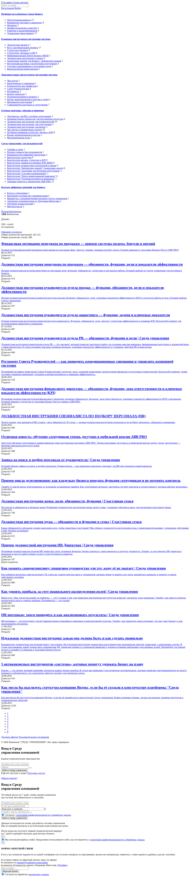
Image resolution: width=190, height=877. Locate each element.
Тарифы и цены (15, 149)
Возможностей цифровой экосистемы (26, 155)
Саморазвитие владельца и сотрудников (27, 104)
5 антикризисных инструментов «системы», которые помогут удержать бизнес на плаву (72, 664)
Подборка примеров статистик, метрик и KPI (30, 132)
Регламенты (13, 91)
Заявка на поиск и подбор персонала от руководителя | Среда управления (60, 460)
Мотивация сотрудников (19, 102)
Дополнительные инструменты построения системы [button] (29, 74)
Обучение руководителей (20, 204)
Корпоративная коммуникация (22, 69)
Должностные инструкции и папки (25, 58)
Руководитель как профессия (21, 86)
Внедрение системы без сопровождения (27, 195)
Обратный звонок (10, 871)
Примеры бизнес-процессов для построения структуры (35, 119)
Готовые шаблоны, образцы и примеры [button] (22, 110)
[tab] (95, 14)
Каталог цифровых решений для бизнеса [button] (23, 187)
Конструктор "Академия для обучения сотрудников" (33, 171)
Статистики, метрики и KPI (21, 53)
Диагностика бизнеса (18, 45)
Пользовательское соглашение (34, 737)
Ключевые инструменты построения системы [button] (25, 39)
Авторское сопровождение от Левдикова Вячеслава (33, 201)
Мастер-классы (14, 206)
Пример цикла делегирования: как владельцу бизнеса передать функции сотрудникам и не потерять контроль (91, 480)
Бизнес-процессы (16, 94)
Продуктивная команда (19, 20)
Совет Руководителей (18, 88)
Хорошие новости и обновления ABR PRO (29, 181)
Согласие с (38, 815)
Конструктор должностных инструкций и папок (31, 165)
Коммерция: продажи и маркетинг (24, 22)
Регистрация (7, 8)
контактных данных (39, 874)
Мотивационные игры (18, 137)
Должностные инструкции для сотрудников (29, 124)
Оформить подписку (11, 232)
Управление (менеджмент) (20, 33)
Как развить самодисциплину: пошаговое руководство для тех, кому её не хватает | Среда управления (83, 568)
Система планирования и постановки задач (29, 66)
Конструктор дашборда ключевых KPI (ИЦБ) (30, 163)
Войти (18, 8)
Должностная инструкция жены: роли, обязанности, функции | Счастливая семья (67, 501)
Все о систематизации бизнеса (22, 47)
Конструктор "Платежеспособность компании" (31, 179)
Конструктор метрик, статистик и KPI (26, 160)
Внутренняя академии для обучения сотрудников (32, 63)
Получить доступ (36, 773)
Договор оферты (9, 737)
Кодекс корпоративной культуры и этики (28, 99)
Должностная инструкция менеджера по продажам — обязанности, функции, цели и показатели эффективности (92, 264)
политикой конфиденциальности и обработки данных (43, 815)
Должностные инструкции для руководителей (30, 121)
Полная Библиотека (11, 211)
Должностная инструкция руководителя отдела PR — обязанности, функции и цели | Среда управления (85, 338)
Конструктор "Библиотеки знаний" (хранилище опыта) (35, 168)
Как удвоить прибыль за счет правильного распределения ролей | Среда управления (69, 591)
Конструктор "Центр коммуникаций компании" (31, 176)
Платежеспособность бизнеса (22, 96)
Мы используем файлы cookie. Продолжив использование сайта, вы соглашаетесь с (75, 839)
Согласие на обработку (26, 874)
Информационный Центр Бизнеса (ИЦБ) (28, 55)
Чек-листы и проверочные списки (24, 129)
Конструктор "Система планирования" (27, 173)
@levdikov (62, 865)
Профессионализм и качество (22, 28)
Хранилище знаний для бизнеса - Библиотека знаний (34, 61)
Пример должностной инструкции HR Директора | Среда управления (57, 545)
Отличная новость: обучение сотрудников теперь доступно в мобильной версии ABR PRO (74, 437)
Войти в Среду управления (14, 770)
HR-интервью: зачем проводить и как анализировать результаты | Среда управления (70, 615)
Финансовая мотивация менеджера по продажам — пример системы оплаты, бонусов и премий (78, 244)
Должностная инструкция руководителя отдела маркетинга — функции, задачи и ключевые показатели (85, 315)
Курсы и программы (17, 193)
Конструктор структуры (19, 157)
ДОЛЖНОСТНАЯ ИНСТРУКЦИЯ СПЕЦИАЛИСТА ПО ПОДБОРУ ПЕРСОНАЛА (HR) (73, 416)
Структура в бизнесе (17, 50)
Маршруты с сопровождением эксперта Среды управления (37, 198)
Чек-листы (12, 80)
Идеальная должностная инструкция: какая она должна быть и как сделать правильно (72, 638)
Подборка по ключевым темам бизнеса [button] (22, 14)
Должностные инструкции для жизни (26, 127)
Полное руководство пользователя (24, 152)
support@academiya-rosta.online (32, 862)
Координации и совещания (21, 83)
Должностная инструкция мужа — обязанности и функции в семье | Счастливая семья (71, 522)
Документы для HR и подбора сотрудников (29, 116)
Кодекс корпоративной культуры (23, 135)
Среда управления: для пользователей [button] (21, 143)
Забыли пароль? (9, 778)
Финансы (12, 25)
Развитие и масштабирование (22, 30)
